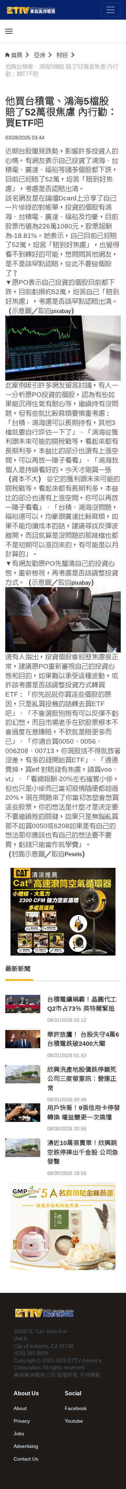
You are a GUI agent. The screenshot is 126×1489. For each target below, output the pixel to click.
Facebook (76, 1408)
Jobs (19, 1433)
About (20, 1408)
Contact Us (26, 1459)
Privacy (22, 1421)
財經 (62, 55)
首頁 (16, 55)
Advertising (26, 1446)
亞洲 (39, 55)
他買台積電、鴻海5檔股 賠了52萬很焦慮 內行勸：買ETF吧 (61, 70)
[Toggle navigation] (110, 10)
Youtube (74, 1421)
